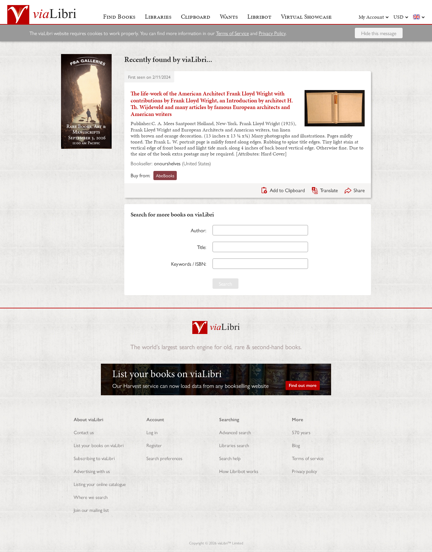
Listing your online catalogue (100, 484)
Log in (151, 432)
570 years (301, 432)
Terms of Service (232, 33)
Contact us (84, 432)
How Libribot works (238, 471)
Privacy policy (304, 471)
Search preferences (164, 458)
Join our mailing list (91, 510)
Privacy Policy (272, 33)
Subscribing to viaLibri (94, 458)
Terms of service (308, 458)
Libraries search (234, 445)
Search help (230, 458)
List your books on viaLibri (99, 445)
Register (154, 445)
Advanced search (235, 432)
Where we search (91, 497)
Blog (296, 445)
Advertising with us (92, 471)
